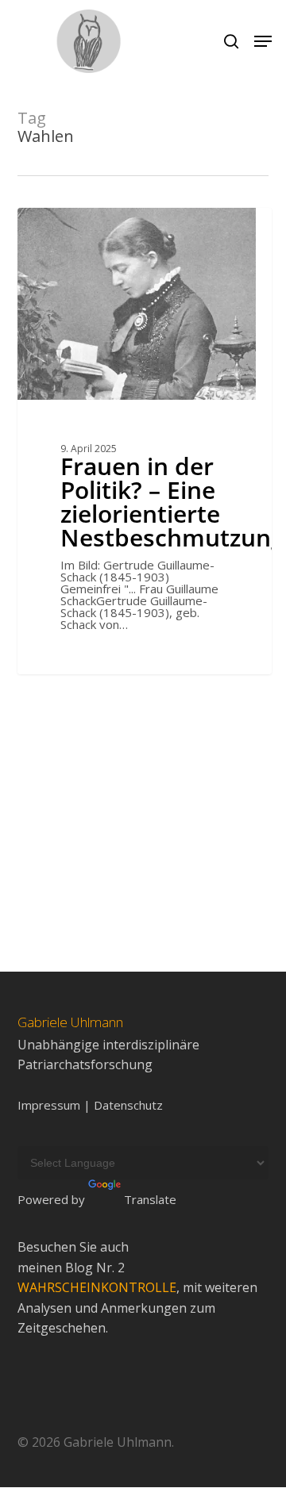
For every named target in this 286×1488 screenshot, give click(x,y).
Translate (150, 1199)
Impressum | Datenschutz (90, 1105)
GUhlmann (73, 225)
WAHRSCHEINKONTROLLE (96, 1287)
